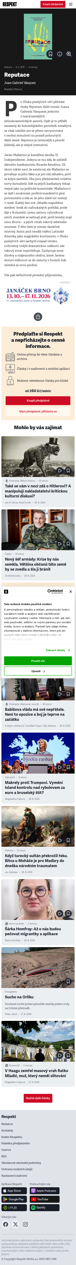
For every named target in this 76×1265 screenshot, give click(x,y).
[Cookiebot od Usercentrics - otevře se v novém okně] (48, 591)
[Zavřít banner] (70, 591)
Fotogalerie (11, 991)
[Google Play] (14, 1199)
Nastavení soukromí (14, 1176)
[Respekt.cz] (10, 4)
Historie (9, 850)
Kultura (8, 67)
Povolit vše (38, 660)
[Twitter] (15, 1227)
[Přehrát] (59, 470)
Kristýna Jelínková (14, 725)
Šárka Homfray (12, 940)
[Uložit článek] (50, 54)
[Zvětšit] (38, 36)
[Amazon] (14, 1207)
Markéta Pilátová (13, 89)
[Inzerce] (38, 295)
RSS (4, 1156)
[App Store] (14, 1190)
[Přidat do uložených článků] (68, 470)
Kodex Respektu (11, 1137)
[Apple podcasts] (45, 1190)
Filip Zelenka (49, 725)
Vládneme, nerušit (29, 704)
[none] (69, 54)
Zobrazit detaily (55, 650)
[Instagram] (25, 1227)
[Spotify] (45, 1207)
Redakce (7, 1124)
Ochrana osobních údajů (16, 1169)
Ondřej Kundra (13, 575)
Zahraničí (10, 777)
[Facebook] (5, 1227)
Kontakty (7, 1130)
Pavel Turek (25, 502)
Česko (8, 554)
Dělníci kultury (27, 480)
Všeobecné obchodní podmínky (21, 1163)
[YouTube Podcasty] (45, 1199)
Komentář (14, 1065)
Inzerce (6, 1150)
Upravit (35, 671)
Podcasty (14, 480)
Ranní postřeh (16, 923)
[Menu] (70, 4)
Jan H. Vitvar (11, 502)
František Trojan (33, 725)
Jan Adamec (11, 872)
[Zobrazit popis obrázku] (59, 54)
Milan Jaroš (11, 1014)
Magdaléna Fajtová (15, 799)
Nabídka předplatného (15, 1143)
